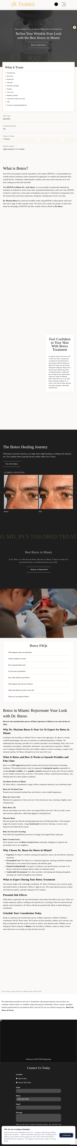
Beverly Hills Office (24, 1082)
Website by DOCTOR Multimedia (38, 1059)
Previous (2, 492)
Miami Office (22, 1078)
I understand (66, 1135)
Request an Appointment (39, 569)
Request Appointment (38, 45)
